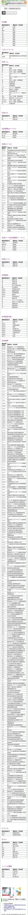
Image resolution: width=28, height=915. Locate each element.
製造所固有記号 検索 (9, 907)
